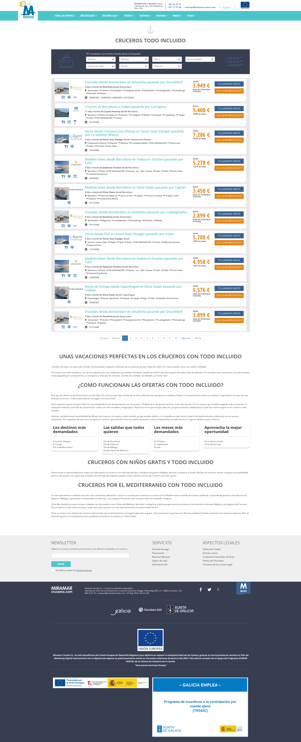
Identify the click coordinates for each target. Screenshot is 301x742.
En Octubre (159, 441)
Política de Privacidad (213, 560)
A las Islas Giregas (62, 441)
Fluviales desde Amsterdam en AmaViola (134, 82)
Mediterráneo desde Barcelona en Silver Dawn (135, 187)
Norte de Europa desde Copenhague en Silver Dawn (133, 288)
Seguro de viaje (159, 560)
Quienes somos (210, 553)
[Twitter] (209, 589)
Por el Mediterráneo (62, 447)
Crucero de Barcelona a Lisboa (125, 107)
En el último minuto (213, 441)
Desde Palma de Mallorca (115, 450)
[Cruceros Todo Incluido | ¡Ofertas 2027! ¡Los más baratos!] (29, 10)
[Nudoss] (218, 589)
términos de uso (84, 570)
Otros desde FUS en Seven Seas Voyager (129, 234)
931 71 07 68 (175, 7)
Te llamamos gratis (229, 83)
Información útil (159, 564)
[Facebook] (200, 589)
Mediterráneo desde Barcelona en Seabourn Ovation (134, 161)
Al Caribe (57, 444)
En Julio (157, 447)
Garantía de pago (160, 549)
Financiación (158, 553)
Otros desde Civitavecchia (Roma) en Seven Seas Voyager (134, 133)
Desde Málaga (110, 447)
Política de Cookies (212, 549)
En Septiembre (161, 444)
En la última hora (212, 444)
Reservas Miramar (161, 556)
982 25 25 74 (175, 4)
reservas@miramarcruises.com (200, 7)
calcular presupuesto (229, 90)
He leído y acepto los (74, 570)
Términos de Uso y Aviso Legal (217, 564)
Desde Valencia (110, 444)
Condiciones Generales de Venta (218, 556)
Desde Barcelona (111, 441)
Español (227, 7)
